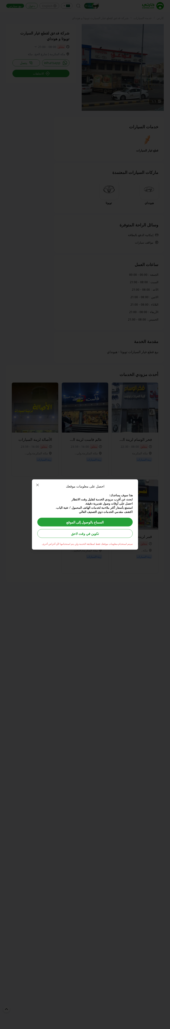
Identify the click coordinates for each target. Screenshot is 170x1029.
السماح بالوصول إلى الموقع (85, 522)
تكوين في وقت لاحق (85, 533)
